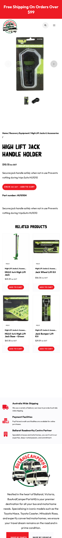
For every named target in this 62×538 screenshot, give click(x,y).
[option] (28, 62)
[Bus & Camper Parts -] (10, 25)
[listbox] (28, 66)
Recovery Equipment (19, 133)
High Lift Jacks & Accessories (45, 133)
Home (5, 133)
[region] (31, 64)
